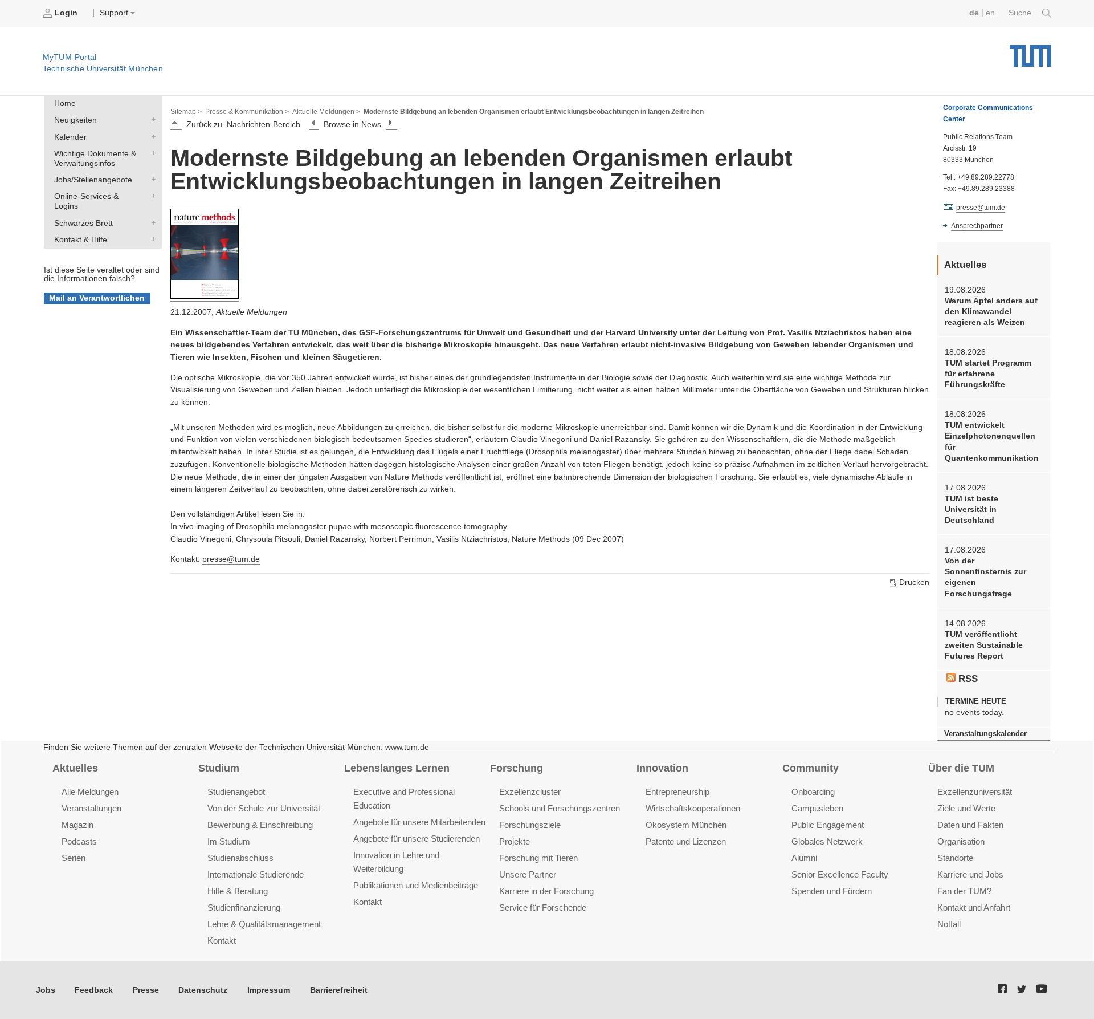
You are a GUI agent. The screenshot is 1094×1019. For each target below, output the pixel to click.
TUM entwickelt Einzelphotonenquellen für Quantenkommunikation (992, 441)
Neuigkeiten (151, 119)
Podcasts (79, 841)
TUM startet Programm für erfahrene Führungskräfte (988, 374)
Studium (218, 768)
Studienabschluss (240, 858)
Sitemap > (186, 112)
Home (65, 103)
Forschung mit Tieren (538, 858)
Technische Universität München (1030, 51)
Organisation (961, 841)
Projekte (514, 841)
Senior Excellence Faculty (839, 874)
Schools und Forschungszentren (559, 808)
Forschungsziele (530, 825)
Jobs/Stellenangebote (151, 179)
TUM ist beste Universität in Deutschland (971, 509)
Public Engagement (827, 825)
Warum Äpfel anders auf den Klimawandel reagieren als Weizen (991, 312)
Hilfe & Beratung (237, 891)
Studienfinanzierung (243, 907)
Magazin (77, 825)
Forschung (516, 768)
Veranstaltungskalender (985, 733)
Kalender (151, 136)
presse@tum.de (231, 559)
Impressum (268, 990)
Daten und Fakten (970, 825)
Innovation (662, 768)
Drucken (913, 582)
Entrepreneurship (677, 792)
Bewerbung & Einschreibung (260, 825)
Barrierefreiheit (339, 990)
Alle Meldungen (90, 792)
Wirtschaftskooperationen (693, 808)
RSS (967, 678)
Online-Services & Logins (151, 196)
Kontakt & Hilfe (151, 239)
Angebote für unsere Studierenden (416, 838)
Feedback (94, 990)
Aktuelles (75, 768)
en (990, 13)
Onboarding (813, 792)
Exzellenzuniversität (974, 792)
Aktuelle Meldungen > (326, 112)
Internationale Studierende (255, 874)
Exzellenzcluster (530, 792)
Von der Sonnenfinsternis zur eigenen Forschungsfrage (985, 577)
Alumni (804, 858)
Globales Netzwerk (827, 841)
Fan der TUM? (964, 891)
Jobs (45, 990)
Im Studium (228, 841)
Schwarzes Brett (151, 222)
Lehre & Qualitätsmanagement (264, 924)
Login (66, 13)
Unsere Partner (527, 874)
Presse (146, 990)
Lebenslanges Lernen (397, 768)
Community (810, 768)
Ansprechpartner (977, 226)
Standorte (955, 858)
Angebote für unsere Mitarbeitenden (419, 822)
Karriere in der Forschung (546, 891)
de (974, 13)
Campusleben (817, 808)
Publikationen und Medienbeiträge (415, 885)
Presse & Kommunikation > (247, 112)
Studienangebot (236, 792)
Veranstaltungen (91, 808)
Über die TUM (961, 768)
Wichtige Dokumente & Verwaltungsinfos (151, 152)
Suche (1021, 13)
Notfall (949, 924)
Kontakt (221, 940)
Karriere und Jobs (970, 874)
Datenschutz (202, 990)
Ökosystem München (686, 825)
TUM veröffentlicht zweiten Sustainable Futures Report (984, 645)
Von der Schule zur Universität (263, 808)
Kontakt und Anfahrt (973, 907)
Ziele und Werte (966, 808)
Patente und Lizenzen (686, 841)
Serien (73, 858)
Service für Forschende (542, 907)
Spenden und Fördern (831, 891)
